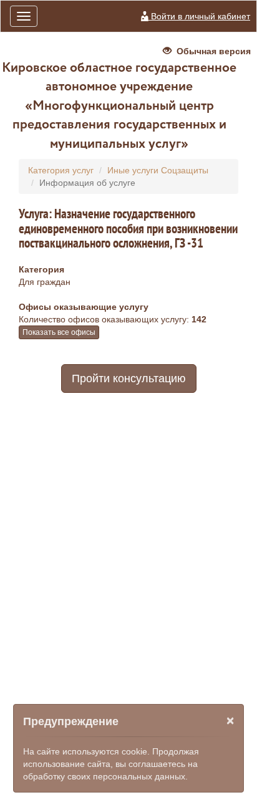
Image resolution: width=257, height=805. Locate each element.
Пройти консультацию (129, 378)
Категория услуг (61, 170)
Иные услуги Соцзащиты (157, 170)
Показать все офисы (58, 332)
